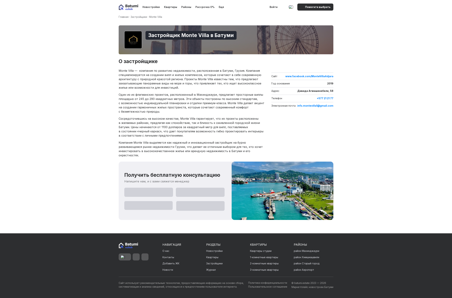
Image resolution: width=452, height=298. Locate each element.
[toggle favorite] (323, 67)
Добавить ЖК (170, 263)
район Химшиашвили (306, 257)
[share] (330, 67)
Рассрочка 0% (205, 6)
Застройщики (214, 263)
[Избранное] (283, 7)
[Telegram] (145, 257)
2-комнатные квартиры (264, 263)
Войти (274, 6)
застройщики (139, 16)
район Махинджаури (306, 250)
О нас (165, 250)
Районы (186, 6)
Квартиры (170, 6)
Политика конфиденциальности (267, 282)
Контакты (168, 257)
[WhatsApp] (136, 257)
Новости (167, 269)
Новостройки (151, 6)
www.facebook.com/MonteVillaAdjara (309, 76)
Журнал (211, 269)
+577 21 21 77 (325, 98)
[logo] (128, 7)
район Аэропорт (304, 269)
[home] (128, 245)
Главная (124, 16)
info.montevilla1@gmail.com (315, 105)
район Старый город (307, 263)
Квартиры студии (261, 250)
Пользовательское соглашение (267, 286)
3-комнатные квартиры (264, 269)
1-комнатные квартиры (264, 257)
